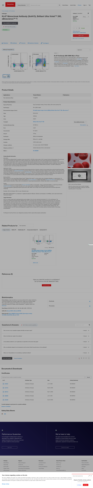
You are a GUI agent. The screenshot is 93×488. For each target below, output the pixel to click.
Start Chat (85, 484)
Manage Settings (5, 484)
